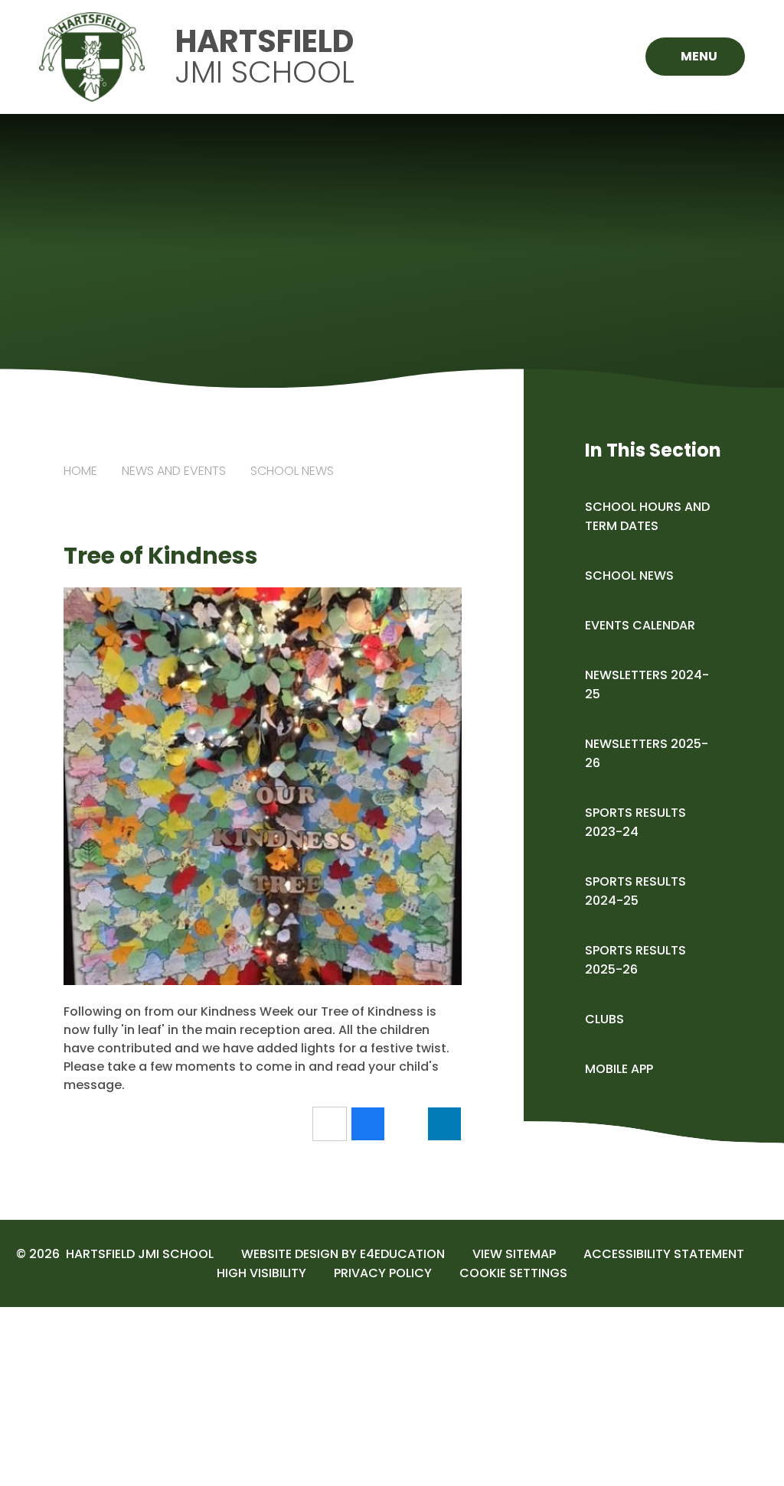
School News (292, 471)
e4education (402, 1254)
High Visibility (261, 1273)
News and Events (174, 471)
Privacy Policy (383, 1273)
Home (80, 471)
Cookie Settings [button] (513, 1273)
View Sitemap (514, 1254)
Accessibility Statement (663, 1254)
